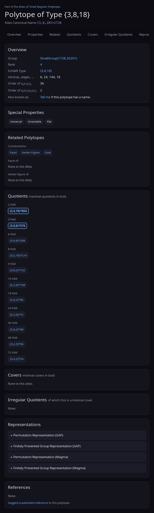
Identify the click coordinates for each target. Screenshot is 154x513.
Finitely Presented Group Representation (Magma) (49, 468)
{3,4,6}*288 (17, 240)
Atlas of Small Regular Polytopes (39, 6)
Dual (48, 152)
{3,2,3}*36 (16, 344)
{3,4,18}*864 (18, 211)
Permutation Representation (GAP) (38, 435)
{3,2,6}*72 (16, 314)
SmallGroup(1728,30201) (58, 58)
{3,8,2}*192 (17, 270)
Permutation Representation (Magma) (40, 457)
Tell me (45, 97)
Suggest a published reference (28, 503)
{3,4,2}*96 (16, 300)
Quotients (74, 34)
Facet (13, 152)
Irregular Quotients (119, 34)
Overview (14, 34)
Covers (93, 34)
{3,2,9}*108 (17, 285)
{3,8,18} (46, 71)
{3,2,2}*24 (16, 359)
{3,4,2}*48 (16, 329)
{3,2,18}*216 (18, 255)
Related (54, 34)
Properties (35, 34)
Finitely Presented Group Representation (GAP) (47, 446)
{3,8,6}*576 (17, 226)
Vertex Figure (31, 152)
